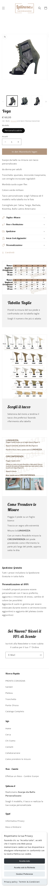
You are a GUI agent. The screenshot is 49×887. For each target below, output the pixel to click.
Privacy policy (10, 881)
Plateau (9, 693)
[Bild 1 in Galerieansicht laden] (12, 101)
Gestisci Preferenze (24, 874)
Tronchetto (10, 699)
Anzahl (5, 136)
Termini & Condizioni (29, 881)
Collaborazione (12, 753)
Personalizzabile (13, 130)
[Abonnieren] (40, 655)
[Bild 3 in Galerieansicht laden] (36, 101)
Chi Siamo (10, 740)
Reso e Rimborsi (13, 827)
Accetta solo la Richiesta (24, 867)
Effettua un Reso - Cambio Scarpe (22, 776)
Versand (14, 121)
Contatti (9, 747)
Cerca (8, 734)
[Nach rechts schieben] (46, 102)
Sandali (9, 687)
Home (8, 728)
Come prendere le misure (18, 759)
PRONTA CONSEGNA (15, 680)
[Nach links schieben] (3, 102)
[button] (3, 8)
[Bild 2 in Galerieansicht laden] (24, 101)
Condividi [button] (9, 252)
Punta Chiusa (12, 705)
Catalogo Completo (14, 711)
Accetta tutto (24, 861)
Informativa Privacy (14, 821)
